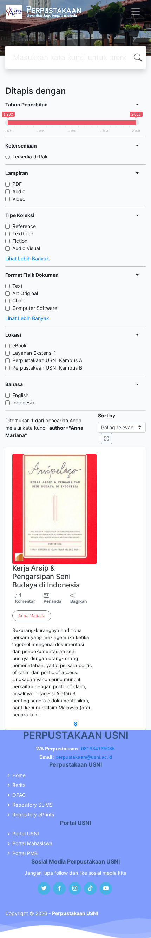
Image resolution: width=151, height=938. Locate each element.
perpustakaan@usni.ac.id (83, 757)
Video (18, 199)
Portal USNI (25, 833)
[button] (75, 724)
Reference (24, 226)
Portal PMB (25, 853)
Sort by (106, 415)
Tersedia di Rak (30, 156)
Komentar (25, 601)
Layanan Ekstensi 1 (34, 353)
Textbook (23, 233)
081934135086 (98, 748)
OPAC (19, 795)
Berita (19, 785)
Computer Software (34, 308)
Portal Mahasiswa (32, 843)
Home (19, 775)
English (20, 395)
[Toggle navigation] (135, 12)
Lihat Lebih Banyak (27, 258)
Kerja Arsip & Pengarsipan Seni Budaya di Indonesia (46, 576)
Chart (18, 301)
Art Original (25, 293)
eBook (19, 346)
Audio (18, 191)
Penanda (52, 601)
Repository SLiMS (32, 804)
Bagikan (78, 601)
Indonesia (23, 402)
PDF (17, 184)
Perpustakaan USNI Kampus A (47, 360)
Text (17, 286)
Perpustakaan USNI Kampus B (47, 368)
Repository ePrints (33, 814)
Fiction (19, 241)
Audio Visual (26, 248)
